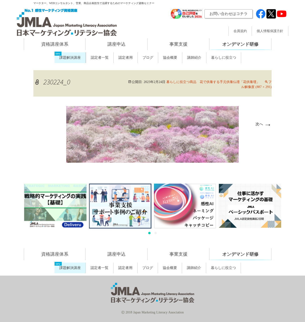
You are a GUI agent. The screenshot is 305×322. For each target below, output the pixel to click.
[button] (149, 233)
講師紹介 (194, 57)
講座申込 (116, 44)
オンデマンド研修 (240, 44)
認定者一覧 (100, 57)
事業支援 (178, 44)
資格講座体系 (54, 44)
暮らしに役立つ (223, 57)
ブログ (147, 57)
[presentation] (18, 210)
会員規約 (240, 31)
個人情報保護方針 (270, 31)
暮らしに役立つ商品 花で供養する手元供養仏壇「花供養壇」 (213, 82)
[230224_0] (152, 134)
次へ (263, 124)
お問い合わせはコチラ (228, 14)
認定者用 (125, 57)
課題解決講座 (70, 57)
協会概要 (170, 57)
